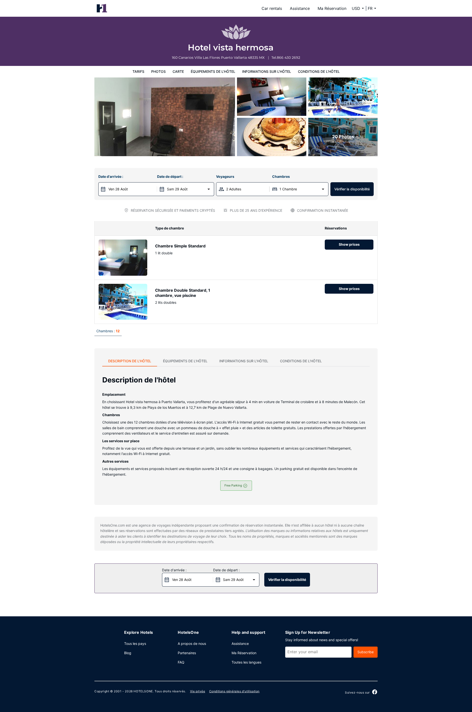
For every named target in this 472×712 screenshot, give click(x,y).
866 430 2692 (288, 57)
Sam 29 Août (177, 189)
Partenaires (187, 653)
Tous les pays (135, 643)
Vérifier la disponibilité (352, 189)
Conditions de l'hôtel (319, 71)
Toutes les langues (246, 662)
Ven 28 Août (118, 189)
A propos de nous (192, 643)
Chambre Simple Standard (180, 245)
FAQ (181, 662)
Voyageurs (225, 176)
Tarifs (138, 71)
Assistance (300, 8)
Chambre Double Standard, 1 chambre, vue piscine (182, 293)
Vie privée (197, 691)
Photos (158, 71)
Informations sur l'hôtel (266, 71)
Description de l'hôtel (129, 361)
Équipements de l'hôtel (213, 71)
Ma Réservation (332, 8)
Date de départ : (170, 176)
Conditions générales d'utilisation (234, 691)
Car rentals (272, 8)
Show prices (349, 244)
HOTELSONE (143, 691)
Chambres (281, 176)
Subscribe (365, 652)
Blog (127, 653)
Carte (178, 71)
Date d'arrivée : (110, 176)
